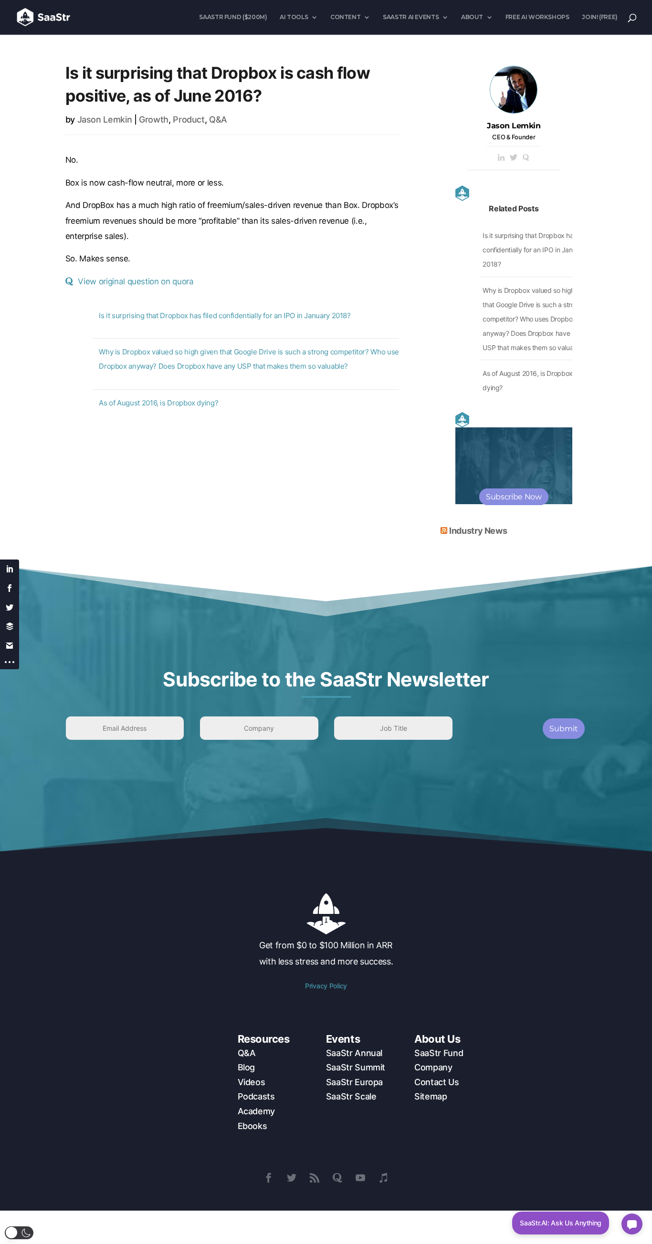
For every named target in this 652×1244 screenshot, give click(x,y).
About (472, 17)
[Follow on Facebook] (268, 1177)
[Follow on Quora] (337, 1177)
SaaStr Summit (355, 1067)
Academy (256, 1111)
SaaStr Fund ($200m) (233, 17)
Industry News (478, 531)
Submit (563, 728)
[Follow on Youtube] (360, 1177)
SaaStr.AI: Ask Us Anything (560, 1223)
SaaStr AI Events (411, 17)
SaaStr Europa (354, 1082)
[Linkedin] (501, 158)
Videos (251, 1082)
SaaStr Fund (438, 1053)
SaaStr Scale (351, 1096)
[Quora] (526, 158)
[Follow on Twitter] (291, 1177)
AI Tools (294, 17)
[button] (19, 1232)
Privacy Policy (326, 986)
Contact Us (436, 1082)
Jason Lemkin (104, 119)
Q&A (218, 119)
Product (188, 119)
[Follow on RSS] (314, 1177)
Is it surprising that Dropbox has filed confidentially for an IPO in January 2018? (224, 315)
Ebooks (252, 1126)
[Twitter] (513, 158)
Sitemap (430, 1096)
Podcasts (256, 1096)
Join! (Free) (600, 17)
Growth (153, 119)
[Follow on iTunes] (383, 1177)
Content (345, 17)
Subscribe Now (513, 496)
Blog (246, 1067)
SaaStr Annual (354, 1053)
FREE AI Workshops (537, 17)
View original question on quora (135, 281)
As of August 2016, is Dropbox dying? (158, 402)
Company (433, 1067)
